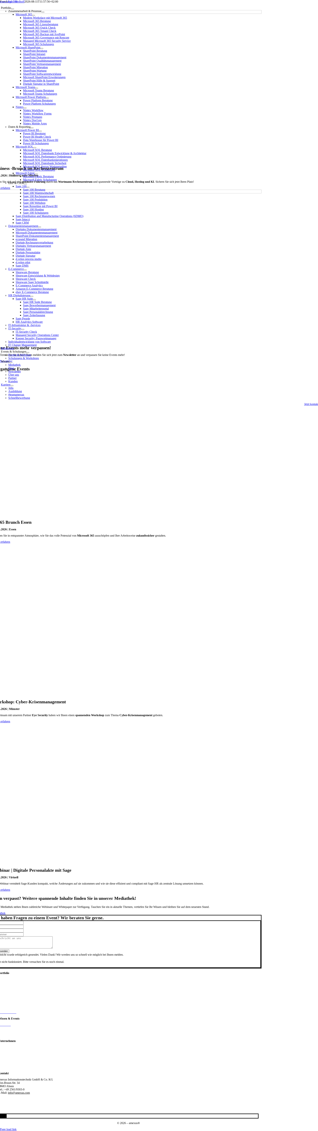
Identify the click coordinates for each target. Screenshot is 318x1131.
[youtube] (3, 1116)
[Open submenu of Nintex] (25, 108)
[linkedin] (1, 1116)
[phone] (6, 1116)
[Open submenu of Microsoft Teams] (36, 88)
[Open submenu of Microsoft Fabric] (36, 174)
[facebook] (0, 1116)
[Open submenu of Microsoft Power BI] (40, 131)
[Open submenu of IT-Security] (22, 329)
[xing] (2, 1116)
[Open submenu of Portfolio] (12, 8)
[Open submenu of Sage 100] (27, 187)
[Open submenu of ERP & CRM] (25, 184)
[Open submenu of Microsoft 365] (33, 15)
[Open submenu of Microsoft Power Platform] (47, 98)
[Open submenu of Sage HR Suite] (34, 299)
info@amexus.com (19, 1092)
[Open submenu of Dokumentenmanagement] (39, 227)
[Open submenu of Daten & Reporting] (32, 127)
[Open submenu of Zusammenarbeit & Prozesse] (42, 12)
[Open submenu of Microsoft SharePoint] (41, 48)
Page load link (8, 1129)
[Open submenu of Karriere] (11, 385)
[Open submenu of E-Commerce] (25, 269)
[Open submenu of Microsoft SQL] (34, 147)
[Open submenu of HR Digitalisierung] (31, 296)
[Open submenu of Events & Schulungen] (27, 352)
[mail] (5, 1116)
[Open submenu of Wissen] (10, 362)
